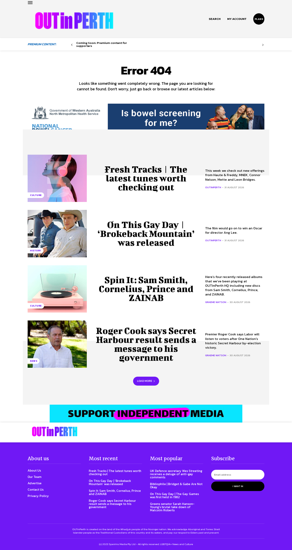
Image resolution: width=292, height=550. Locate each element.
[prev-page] (71, 44)
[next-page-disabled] (262, 44)
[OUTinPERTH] (74, 20)
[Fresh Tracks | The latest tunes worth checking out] (57, 178)
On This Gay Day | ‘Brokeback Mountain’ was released (146, 233)
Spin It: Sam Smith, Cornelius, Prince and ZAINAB (146, 289)
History (35, 250)
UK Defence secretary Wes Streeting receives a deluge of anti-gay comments (176, 474)
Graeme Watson (215, 302)
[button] (214, 19)
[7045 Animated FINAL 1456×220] (146, 121)
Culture (36, 195)
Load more (144, 381)
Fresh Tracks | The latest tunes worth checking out (146, 178)
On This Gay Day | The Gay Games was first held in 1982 (174, 495)
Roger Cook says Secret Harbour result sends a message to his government (146, 344)
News (33, 361)
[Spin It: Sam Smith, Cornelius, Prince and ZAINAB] (57, 289)
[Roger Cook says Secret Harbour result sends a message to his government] (57, 344)
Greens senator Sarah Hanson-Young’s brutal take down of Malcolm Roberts (172, 506)
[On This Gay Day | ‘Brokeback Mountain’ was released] (57, 233)
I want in (238, 486)
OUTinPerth (213, 187)
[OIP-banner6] (146, 414)
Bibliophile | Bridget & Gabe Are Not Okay (176, 485)
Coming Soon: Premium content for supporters (101, 44)
